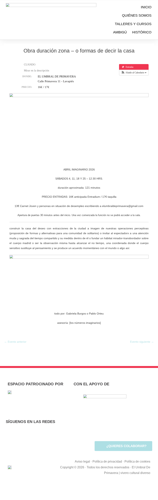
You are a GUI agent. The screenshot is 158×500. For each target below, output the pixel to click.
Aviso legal (82, 461)
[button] (133, 72)
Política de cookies (137, 461)
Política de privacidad (107, 461)
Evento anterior (15, 341)
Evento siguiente (142, 341)
